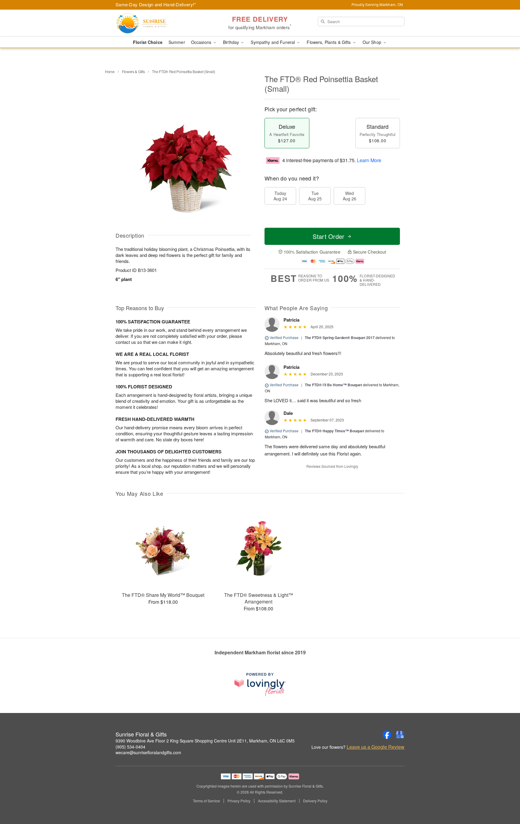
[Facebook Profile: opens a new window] (387, 734)
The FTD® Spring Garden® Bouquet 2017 (340, 337)
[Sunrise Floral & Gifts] (159, 23)
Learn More (369, 160)
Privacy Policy (239, 801)
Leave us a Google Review (375, 747)
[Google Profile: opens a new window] (400, 734)
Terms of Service (206, 801)
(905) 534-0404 (130, 747)
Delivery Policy (315, 801)
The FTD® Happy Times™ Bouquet (334, 431)
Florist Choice (147, 42)
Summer (177, 42)
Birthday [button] (231, 42)
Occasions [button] (201, 42)
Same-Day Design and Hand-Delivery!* (156, 4)
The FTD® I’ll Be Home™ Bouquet (333, 384)
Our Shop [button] (372, 42)
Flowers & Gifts (133, 71)
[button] (504, 798)
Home (110, 71)
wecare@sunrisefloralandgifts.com (148, 752)
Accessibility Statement (277, 801)
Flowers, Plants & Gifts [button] (329, 42)
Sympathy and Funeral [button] (273, 42)
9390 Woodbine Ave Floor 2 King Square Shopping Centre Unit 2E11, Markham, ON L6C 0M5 (205, 741)
